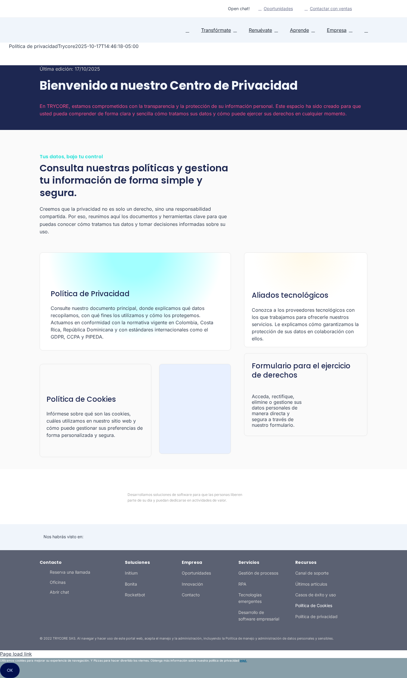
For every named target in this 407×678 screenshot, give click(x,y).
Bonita (131, 584)
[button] (366, 30)
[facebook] (324, 497)
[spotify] (63, 8)
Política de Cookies (313, 605)
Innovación (192, 584)
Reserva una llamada (70, 572)
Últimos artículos (311, 584)
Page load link (16, 654)
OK (10, 670)
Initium (131, 572)
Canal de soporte (312, 572)
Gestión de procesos (258, 572)
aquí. (243, 660)
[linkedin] (35, 8)
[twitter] (44, 8)
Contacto (191, 594)
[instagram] (54, 8)
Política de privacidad (316, 616)
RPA (242, 584)
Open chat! (239, 8)
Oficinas (58, 582)
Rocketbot (135, 594)
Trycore (66, 46)
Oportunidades (196, 572)
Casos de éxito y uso (315, 594)
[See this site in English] (363, 9)
